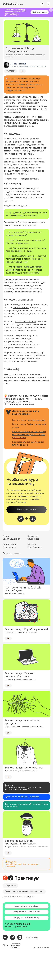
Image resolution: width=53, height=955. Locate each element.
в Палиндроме (45, 947)
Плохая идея (10, 279)
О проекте (10, 886)
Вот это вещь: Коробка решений (28, 420)
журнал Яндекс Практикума (18, 3)
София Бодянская (11, 539)
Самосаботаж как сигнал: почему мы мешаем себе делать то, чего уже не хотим (29, 434)
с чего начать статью (25, 321)
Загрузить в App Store (26, 906)
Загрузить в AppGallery (26, 918)
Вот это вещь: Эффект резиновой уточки (29, 426)
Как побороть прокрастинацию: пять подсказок (28, 443)
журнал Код (32, 937)
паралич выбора (21, 307)
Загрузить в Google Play (26, 912)
